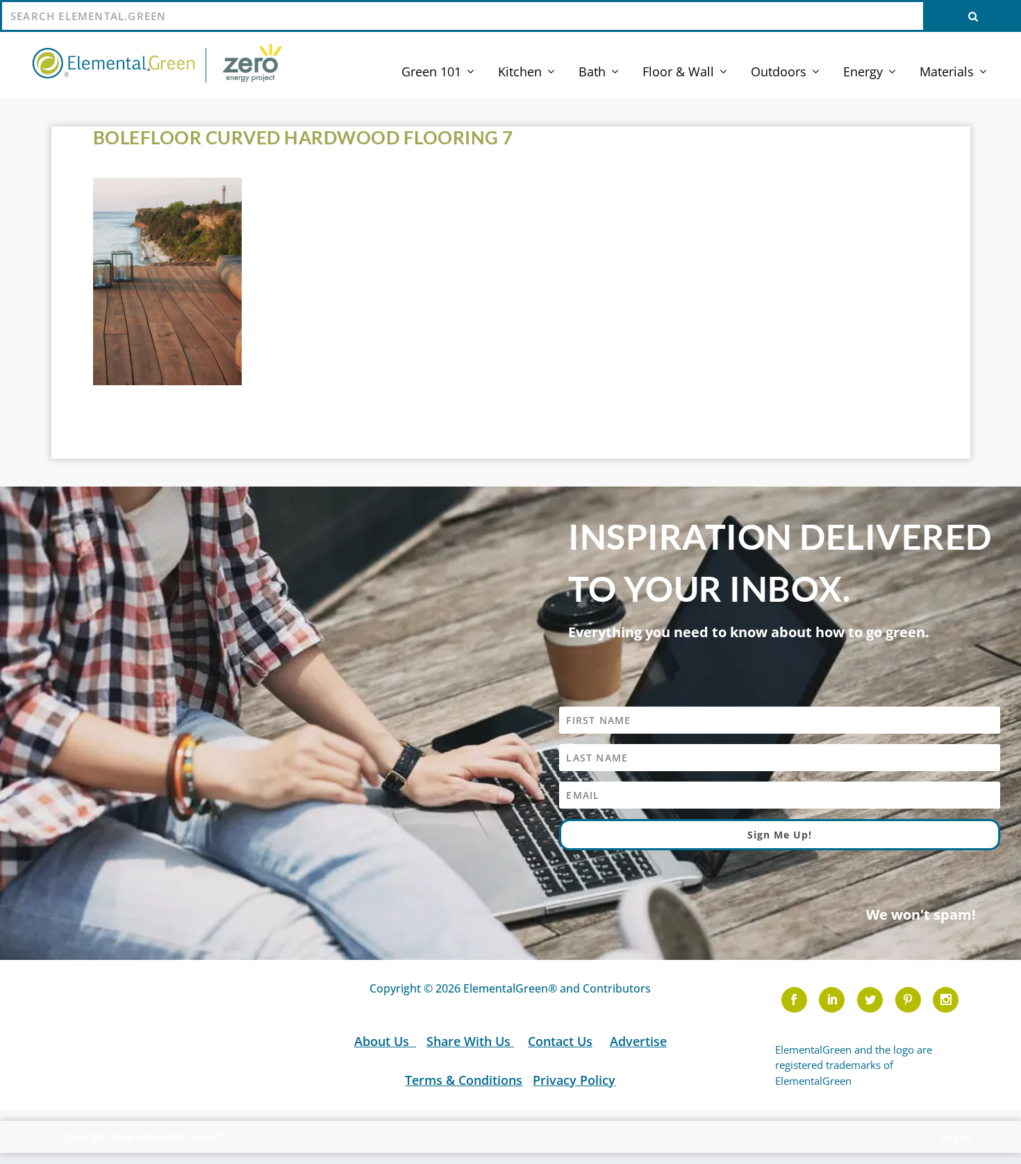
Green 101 (431, 73)
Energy (863, 73)
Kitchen (520, 73)
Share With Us (470, 1041)
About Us (383, 1041)
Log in (955, 1137)
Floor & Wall (678, 73)
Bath (592, 73)
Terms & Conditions (463, 1080)
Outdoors (778, 73)
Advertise (638, 1041)
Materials (947, 73)
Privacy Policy (574, 1080)
